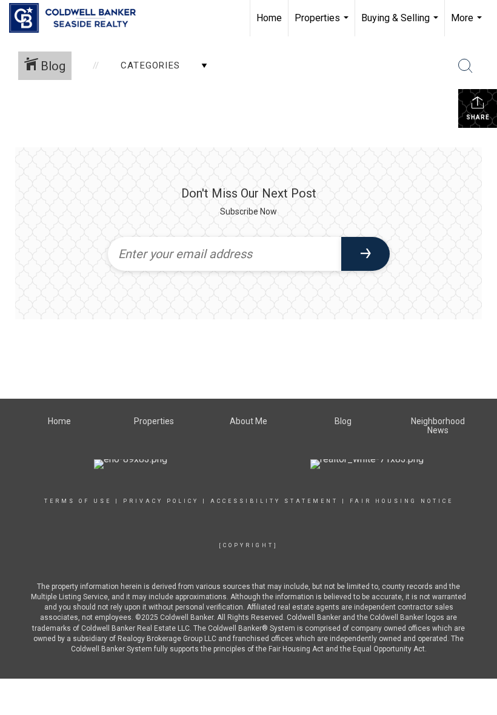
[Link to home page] (78, 18)
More (468, 24)
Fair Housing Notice (401, 501)
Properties (323, 24)
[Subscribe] (365, 254)
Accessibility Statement (274, 501)
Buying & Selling (401, 24)
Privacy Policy (161, 501)
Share (478, 117)
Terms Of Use (78, 501)
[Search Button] (465, 66)
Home (269, 18)
